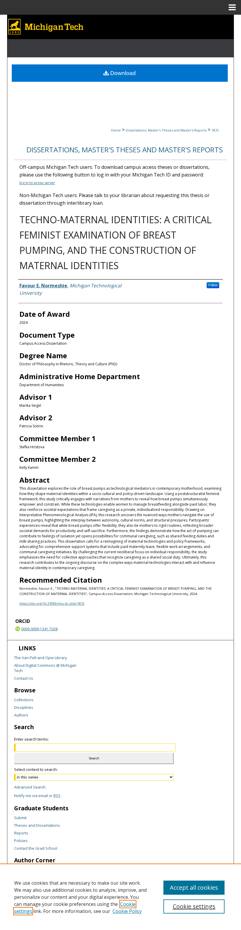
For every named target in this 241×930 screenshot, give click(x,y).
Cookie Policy (127, 911)
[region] (120, 897)
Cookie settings (194, 906)
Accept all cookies (194, 887)
